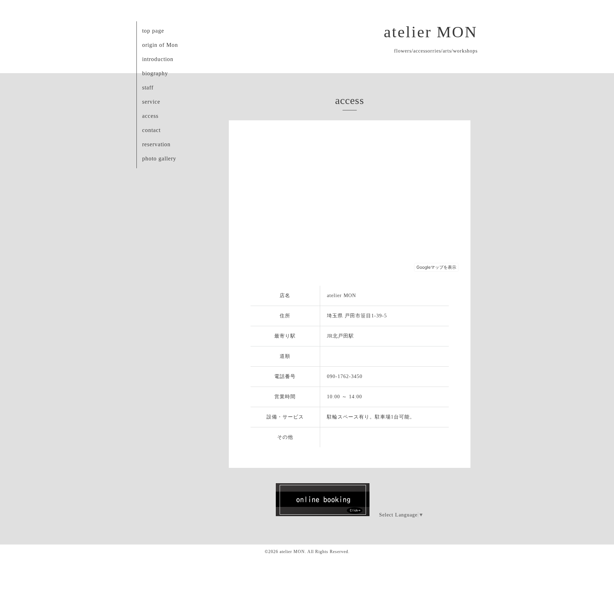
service (151, 102)
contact (151, 130)
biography (155, 73)
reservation (156, 144)
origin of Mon (160, 45)
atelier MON (431, 32)
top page (153, 31)
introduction (157, 59)
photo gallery (159, 158)
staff (148, 87)
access (150, 116)
